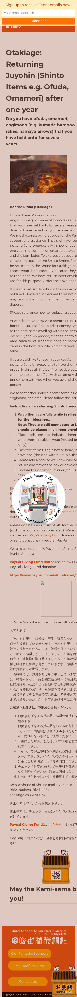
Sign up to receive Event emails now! (38, 5)
